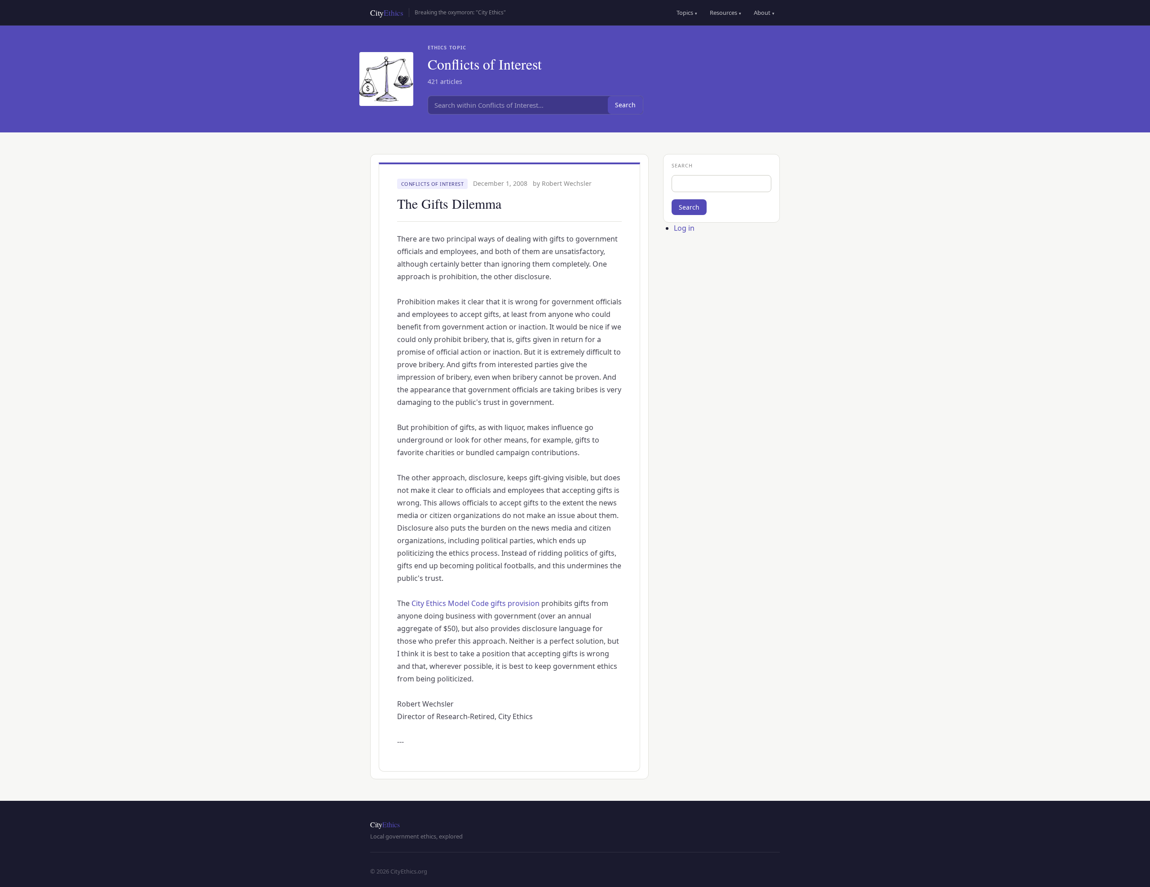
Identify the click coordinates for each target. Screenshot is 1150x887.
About (764, 13)
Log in (684, 228)
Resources (725, 13)
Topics (687, 13)
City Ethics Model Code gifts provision (475, 603)
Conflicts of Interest (432, 183)
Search (625, 105)
